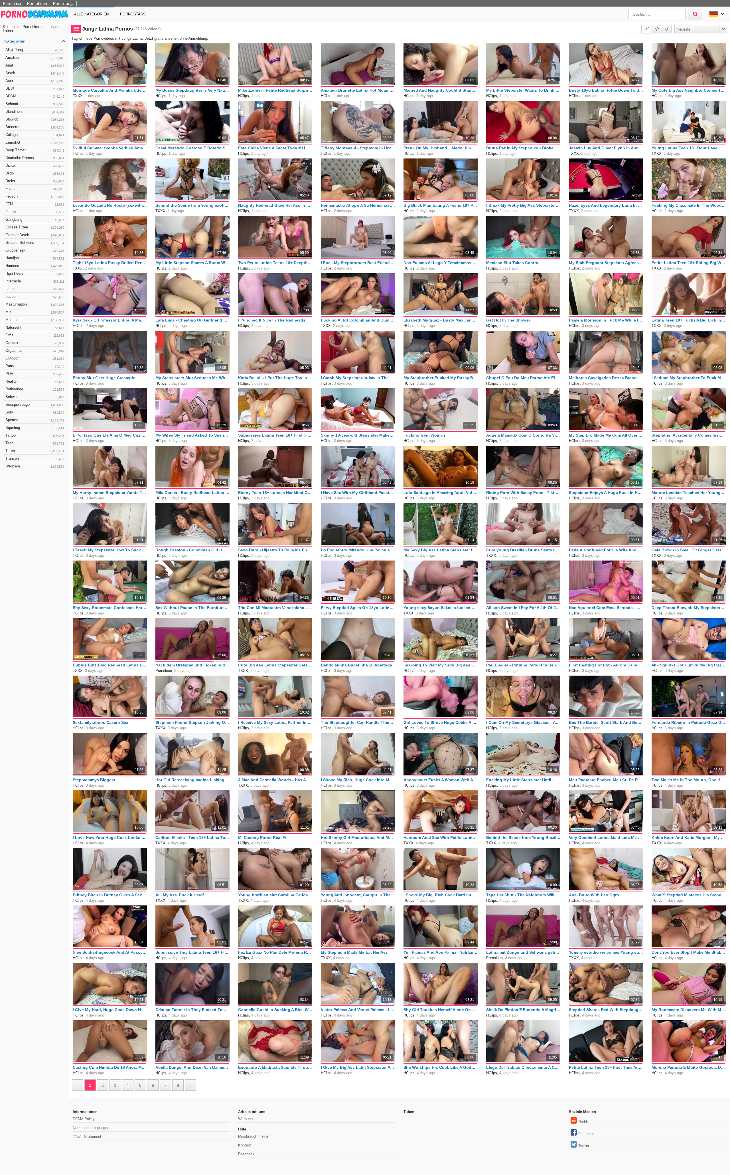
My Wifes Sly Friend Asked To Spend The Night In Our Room (192, 435)
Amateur (34, 57)
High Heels (34, 273)
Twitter (583, 1146)
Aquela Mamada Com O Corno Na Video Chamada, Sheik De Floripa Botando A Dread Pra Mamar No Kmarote (523, 435)
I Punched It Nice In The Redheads (271, 320)
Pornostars (133, 14)
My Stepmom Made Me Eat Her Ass (354, 952)
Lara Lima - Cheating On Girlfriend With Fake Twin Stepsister (192, 320)
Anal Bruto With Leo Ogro (594, 895)
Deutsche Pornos (34, 158)
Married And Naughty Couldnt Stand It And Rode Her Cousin (440, 90)
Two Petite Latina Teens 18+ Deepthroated (275, 262)
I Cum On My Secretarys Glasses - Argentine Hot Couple (523, 722)
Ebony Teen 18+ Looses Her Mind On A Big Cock (275, 492)
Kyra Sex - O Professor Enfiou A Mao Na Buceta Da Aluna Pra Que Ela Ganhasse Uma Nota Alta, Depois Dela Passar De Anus (110, 320)
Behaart (34, 104)
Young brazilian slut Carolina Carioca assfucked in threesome (275, 895)
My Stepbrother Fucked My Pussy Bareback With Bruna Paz (440, 377)
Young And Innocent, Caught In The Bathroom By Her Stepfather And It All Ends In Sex (358, 895)
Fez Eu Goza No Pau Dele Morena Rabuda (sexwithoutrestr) (275, 952)
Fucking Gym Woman (424, 435)
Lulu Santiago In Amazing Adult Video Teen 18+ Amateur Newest (440, 492)
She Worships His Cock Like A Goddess (440, 1067)
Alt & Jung (34, 50)
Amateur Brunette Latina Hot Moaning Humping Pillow (358, 90)
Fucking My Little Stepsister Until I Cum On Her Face (523, 780)
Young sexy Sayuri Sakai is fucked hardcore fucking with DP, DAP (440, 607)
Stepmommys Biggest (94, 780)
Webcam (34, 466)
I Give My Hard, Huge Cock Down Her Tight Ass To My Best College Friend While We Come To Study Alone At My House (110, 1009)
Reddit (583, 1122)
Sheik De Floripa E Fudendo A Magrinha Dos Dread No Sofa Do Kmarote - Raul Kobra (523, 1009)
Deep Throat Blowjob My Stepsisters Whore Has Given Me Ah (689, 607)
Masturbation (34, 304)
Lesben (34, 296)
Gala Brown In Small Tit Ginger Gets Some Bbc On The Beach (689, 550)
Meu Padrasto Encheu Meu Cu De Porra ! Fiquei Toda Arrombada (606, 780)
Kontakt (244, 1145)
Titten (34, 451)
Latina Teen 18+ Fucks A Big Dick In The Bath (689, 320)
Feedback (246, 1154)
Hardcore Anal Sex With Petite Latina (439, 837)
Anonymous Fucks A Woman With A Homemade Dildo (440, 780)
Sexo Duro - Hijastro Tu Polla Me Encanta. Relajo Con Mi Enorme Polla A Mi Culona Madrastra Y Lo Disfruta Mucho (275, 550)
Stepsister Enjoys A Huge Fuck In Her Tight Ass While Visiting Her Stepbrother (606, 492)
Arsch (34, 73)
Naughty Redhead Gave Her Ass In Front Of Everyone (275, 205)
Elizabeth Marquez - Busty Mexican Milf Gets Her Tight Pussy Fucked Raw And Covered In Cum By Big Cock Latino (440, 320)
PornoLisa (12, 3)
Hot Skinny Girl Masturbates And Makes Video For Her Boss (358, 837)
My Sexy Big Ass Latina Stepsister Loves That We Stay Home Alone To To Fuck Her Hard (440, 550)
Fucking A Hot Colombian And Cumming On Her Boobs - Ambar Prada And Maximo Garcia (358, 320)
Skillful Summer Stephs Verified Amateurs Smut (110, 148)
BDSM (34, 96)
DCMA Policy (84, 1119)
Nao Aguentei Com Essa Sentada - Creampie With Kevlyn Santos (606, 607)
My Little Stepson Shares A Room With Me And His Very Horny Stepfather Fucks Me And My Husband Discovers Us (192, 262)
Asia (34, 81)
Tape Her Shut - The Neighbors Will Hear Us (523, 895)
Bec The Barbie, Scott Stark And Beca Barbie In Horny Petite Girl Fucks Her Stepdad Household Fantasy (606, 722)
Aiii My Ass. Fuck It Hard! (179, 895)
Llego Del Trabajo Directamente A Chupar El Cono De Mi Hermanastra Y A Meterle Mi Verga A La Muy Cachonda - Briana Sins (523, 1067)
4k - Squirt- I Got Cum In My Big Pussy (689, 665)
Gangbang (34, 219)
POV (34, 373)
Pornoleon (163, 670)
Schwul (34, 397)
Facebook (586, 1134)
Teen (34, 443)
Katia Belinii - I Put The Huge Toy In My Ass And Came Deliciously (275, 377)
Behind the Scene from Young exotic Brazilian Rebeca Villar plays (192, 205)
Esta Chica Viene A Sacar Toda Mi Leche (275, 148)
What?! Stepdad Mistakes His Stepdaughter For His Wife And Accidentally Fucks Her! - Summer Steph (689, 895)
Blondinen (34, 111)
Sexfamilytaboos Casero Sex (100, 722)
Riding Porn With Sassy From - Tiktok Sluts (523, 492)
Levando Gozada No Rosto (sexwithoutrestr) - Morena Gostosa (110, 205)
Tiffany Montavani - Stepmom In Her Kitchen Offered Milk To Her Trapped (358, 148)
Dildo (34, 173)
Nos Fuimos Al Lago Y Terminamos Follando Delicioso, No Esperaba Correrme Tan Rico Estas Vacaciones (440, 262)
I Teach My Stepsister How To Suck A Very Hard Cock (110, 550)
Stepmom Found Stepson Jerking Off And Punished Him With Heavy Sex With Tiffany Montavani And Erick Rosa (192, 722)
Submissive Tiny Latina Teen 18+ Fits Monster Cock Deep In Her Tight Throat (192, 952)
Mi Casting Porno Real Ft (262, 837)
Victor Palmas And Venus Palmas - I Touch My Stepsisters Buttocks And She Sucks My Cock (358, 1009)
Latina (34, 289)
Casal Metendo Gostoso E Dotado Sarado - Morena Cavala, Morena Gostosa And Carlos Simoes (192, 148)
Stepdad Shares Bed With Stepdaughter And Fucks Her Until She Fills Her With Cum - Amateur (606, 1009)
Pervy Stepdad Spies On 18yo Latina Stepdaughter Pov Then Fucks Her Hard (358, 607)
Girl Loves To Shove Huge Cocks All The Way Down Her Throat (440, 722)
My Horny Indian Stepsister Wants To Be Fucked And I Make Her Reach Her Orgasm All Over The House (110, 492)
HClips (160, 96)
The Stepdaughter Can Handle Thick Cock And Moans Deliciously (358, 722)
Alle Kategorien (91, 14)
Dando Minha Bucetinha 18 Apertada (356, 665)
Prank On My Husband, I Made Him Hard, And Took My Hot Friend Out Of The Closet (440, 148)
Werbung (245, 1119)
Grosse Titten (34, 227)
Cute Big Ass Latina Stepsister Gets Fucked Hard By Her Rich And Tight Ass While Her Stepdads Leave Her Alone (275, 665)
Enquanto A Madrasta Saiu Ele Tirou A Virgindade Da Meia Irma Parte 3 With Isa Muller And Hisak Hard (275, 1067)
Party (34, 366)
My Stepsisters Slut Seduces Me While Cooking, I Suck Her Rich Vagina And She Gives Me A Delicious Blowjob (192, 377)
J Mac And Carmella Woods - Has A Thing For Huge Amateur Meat (275, 780)
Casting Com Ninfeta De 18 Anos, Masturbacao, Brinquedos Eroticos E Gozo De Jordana (110, 1067)
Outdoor (34, 358)
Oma (34, 335)
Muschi (34, 320)
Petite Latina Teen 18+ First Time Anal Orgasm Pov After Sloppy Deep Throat (606, 1067)
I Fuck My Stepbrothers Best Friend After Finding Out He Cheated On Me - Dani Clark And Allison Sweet (358, 262)
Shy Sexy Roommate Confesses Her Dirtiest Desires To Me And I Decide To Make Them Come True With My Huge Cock (110, 607)
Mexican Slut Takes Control (513, 262)
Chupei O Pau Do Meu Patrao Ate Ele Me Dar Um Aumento (523, 377)
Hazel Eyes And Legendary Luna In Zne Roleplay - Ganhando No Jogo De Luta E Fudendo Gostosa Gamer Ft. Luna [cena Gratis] (606, 205)
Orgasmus (34, 350)
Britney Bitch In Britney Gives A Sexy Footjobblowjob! (110, 895)
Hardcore (34, 266)
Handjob (34, 258)
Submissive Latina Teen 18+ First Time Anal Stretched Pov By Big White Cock (275, 435)
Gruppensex (34, 250)
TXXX (78, 96)
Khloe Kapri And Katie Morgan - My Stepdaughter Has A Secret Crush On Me (689, 837)
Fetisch (34, 196)
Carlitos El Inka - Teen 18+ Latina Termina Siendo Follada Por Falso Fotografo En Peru (192, 837)
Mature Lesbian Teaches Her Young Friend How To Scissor (689, 492)
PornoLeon (37, 3)
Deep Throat (34, 150)
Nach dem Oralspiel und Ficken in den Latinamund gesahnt (192, 665)
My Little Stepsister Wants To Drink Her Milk (523, 90)
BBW (34, 88)
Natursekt (34, 327)
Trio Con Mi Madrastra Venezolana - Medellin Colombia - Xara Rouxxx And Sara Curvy (275, 607)
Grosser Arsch (34, 235)
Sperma (34, 420)
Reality (34, 381)
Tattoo (34, 435)
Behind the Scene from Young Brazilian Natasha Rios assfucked (523, 837)
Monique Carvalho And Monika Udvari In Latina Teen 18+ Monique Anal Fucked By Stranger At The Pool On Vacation (110, 90)
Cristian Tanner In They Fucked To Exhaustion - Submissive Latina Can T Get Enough (192, 1009)
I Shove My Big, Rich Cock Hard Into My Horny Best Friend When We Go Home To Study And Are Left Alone (440, 895)
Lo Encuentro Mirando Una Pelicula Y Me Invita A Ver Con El (358, 550)
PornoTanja (63, 3)
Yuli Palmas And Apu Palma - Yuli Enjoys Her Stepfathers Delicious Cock (440, 952)
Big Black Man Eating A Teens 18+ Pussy (440, 205)
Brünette (34, 127)
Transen (34, 458)
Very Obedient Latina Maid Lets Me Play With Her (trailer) (606, 837)
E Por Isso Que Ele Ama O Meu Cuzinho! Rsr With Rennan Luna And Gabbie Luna (110, 435)
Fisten (34, 212)
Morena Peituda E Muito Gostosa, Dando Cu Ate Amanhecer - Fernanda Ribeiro (689, 1067)
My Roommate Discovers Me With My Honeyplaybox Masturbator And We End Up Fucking (689, 1009)
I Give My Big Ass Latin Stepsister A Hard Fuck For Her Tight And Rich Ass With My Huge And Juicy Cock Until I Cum (358, 1067)
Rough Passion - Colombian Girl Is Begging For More (192, 550)
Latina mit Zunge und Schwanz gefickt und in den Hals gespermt (523, 952)
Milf (34, 312)
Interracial (34, 281)
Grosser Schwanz (34, 242)
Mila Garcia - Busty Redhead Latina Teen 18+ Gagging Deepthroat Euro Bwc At (192, 492)
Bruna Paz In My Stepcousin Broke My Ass (523, 148)
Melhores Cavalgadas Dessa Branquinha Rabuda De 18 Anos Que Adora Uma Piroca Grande (606, 377)
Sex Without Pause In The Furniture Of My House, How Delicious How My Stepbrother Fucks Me (192, 607)
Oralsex (34, 343)
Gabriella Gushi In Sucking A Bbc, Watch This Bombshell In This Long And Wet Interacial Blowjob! (275, 1009)
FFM (34, 204)
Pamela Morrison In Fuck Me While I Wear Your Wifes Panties (606, 320)
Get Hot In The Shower (508, 320)
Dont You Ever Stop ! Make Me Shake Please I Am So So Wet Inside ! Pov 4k (689, 952)
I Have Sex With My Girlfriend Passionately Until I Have (358, 492)
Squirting (34, 427)
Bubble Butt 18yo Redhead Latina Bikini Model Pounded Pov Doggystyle (110, 665)
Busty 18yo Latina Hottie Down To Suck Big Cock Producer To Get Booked (606, 90)
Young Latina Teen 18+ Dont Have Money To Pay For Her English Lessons (689, 148)
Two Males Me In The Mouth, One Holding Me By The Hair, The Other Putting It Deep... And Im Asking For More (689, 780)
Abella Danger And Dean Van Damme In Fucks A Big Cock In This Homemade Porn (192, 1067)
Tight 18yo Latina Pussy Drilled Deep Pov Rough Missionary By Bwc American (110, 262)
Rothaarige (34, 389)
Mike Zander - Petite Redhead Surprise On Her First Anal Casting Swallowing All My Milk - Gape (275, 90)
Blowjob (34, 119)
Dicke (34, 165)
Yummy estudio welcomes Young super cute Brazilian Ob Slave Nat (606, 952)
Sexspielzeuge (34, 404)
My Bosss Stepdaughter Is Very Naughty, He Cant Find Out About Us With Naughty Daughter (192, 90)
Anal (34, 65)
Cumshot (34, 142)
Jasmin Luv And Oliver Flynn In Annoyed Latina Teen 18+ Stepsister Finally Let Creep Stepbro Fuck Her (606, 148)
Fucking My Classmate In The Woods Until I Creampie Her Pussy (689, 205)
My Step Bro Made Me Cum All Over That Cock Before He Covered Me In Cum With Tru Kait (606, 435)
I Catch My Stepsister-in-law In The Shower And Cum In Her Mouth (358, 377)
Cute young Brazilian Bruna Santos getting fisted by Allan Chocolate (523, 550)
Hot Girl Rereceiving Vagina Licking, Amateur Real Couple (192, 780)
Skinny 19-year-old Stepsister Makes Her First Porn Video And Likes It (358, 435)
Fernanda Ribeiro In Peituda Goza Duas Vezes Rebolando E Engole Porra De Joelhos (689, 722)
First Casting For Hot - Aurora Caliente (606, 665)
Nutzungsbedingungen (91, 1128)
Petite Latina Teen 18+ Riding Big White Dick (689, 262)
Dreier (34, 181)
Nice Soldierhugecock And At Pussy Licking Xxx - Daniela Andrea (110, 952)
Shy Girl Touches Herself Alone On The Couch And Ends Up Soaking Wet (440, 1009)
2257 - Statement (87, 1136)
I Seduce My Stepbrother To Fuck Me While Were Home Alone (689, 377)
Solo (34, 412)
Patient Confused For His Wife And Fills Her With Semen (606, 550)
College (34, 134)
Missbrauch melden (254, 1136)
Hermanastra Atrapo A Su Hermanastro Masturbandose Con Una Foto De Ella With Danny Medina (358, 205)
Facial (34, 188)
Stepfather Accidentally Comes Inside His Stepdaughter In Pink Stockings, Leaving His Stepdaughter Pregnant (689, 435)
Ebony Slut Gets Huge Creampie (104, 377)
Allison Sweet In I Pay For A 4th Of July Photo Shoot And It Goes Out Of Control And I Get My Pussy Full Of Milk (523, 607)
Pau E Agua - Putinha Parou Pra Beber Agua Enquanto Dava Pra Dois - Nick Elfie (523, 665)
